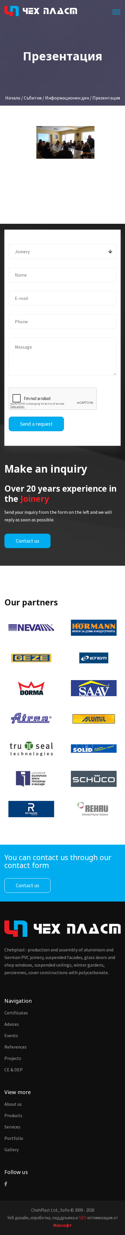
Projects (12, 1058)
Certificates (16, 1013)
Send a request (36, 423)
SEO (82, 1217)
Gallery (11, 1149)
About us (13, 1104)
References (15, 1047)
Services (12, 1127)
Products (13, 1115)
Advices (11, 1024)
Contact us (27, 540)
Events (11, 1035)
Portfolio (13, 1138)
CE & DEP (13, 1069)
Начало (12, 98)
